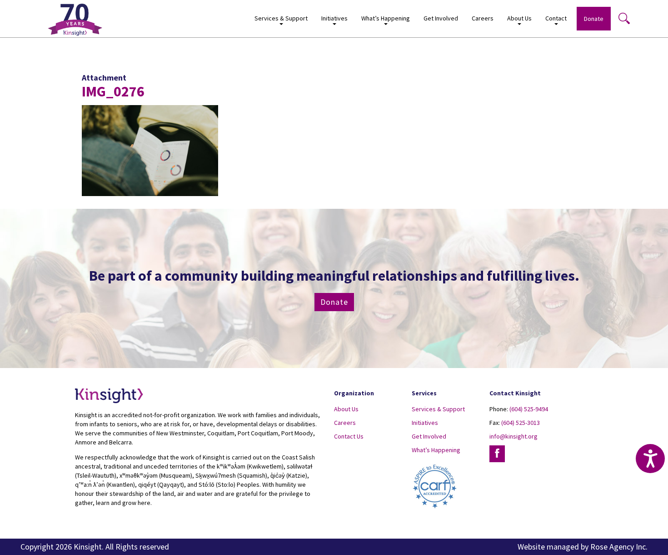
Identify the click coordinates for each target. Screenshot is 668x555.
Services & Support (438, 409)
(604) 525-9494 (528, 409)
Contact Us (349, 436)
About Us (346, 409)
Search (624, 18)
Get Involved (441, 18)
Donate (593, 19)
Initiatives (425, 423)
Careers (483, 18)
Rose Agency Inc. (619, 546)
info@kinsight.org (513, 436)
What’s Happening (436, 450)
